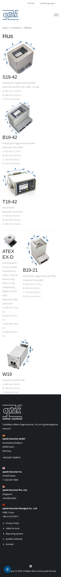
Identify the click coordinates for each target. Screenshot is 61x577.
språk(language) (47, 3)
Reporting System (14, 533)
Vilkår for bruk (13, 528)
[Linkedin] (30, 566)
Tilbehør (28, 27)
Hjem (5, 27)
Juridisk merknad (14, 538)
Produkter (16, 27)
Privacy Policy (12, 523)
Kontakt (31, 3)
